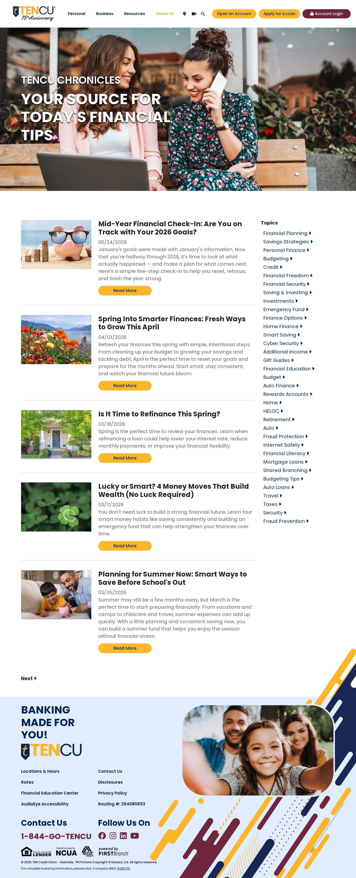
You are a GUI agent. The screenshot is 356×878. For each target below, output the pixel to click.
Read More (125, 290)
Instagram (112, 836)
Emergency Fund (284, 309)
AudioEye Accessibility (45, 804)
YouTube (134, 836)
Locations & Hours (40, 771)
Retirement (277, 419)
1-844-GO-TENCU (56, 836)
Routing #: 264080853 (121, 804)
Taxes (270, 504)
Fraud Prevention (284, 521)
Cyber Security (281, 343)
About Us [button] (165, 13)
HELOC (271, 411)
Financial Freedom (286, 275)
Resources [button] (134, 13)
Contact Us (110, 771)
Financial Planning (285, 233)
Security (273, 512)
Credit (271, 267)
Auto (268, 428)
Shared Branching (285, 470)
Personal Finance (284, 250)
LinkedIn (123, 836)
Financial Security (284, 284)
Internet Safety (281, 445)
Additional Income (285, 351)
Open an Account (234, 13)
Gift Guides (276, 360)
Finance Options (283, 318)
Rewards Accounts (286, 394)
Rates (27, 782)
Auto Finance (279, 385)
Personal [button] (76, 13)
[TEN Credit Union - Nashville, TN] (34, 13)
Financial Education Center (49, 793)
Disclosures (110, 782)
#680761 (123, 868)
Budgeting (276, 258)
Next (27, 678)
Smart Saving (279, 334)
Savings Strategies (286, 241)
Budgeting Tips (281, 478)
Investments (278, 301)
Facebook (102, 836)
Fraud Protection (283, 436)
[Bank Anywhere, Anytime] (88, 851)
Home (270, 402)
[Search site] (203, 14)
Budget (272, 377)
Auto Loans (276, 487)
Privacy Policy (112, 793)
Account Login (329, 13)
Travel (270, 495)
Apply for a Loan (279, 13)
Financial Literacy (284, 453)
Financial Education (287, 368)
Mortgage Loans (283, 461)
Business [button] (104, 13)
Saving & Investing (285, 292)
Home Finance (281, 326)
